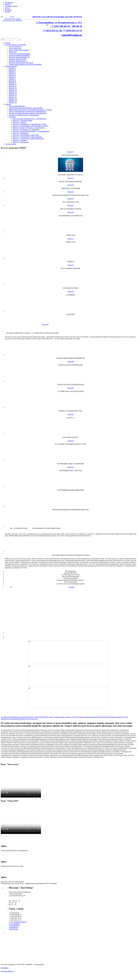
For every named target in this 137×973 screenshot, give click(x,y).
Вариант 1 (12, 68)
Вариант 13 (13, 90)
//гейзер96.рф (13, 929)
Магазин (8, 4)
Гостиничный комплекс (17, 106)
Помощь (8, 11)
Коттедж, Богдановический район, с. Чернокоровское (31, 131)
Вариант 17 (13, 97)
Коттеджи (12, 117)
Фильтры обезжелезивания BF (19, 55)
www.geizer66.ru (14, 924)
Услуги (7, 8)
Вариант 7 (12, 79)
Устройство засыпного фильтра (19, 53)
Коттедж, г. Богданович (21, 142)
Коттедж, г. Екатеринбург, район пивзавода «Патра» (31, 126)
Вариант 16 (13, 95)
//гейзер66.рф (13, 927)
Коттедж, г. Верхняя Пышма (22, 120)
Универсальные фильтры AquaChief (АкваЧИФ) (25, 64)
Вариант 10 (13, 84)
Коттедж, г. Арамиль (20, 140)
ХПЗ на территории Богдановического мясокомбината (27, 111)
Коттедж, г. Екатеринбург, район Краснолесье (28, 138)
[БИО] (70, 599)
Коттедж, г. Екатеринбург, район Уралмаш (27, 137)
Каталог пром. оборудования (19, 50)
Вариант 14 (13, 91)
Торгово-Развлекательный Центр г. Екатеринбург (26, 108)
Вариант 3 (12, 72)
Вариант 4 (12, 73)
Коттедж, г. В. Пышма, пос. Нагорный (26, 129)
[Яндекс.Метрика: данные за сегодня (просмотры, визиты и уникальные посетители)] (7, 971)
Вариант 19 (13, 100)
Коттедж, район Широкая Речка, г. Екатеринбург (29, 119)
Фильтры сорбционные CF (18, 61)
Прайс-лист (13, 52)
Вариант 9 (12, 82)
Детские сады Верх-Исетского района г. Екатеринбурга (28, 113)
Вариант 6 (12, 77)
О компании (9, 2)
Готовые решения (11, 66)
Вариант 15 (13, 93)
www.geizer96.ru (14, 925)
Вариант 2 (12, 70)
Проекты (8, 104)
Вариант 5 (12, 75)
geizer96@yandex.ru (72, 35)
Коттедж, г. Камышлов (20, 133)
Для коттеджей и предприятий (15, 44)
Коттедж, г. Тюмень (19, 122)
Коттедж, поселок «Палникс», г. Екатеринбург (29, 128)
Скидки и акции (10, 144)
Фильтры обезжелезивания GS (19, 57)
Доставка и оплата (11, 6)
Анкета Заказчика (15, 46)
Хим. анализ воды (15, 48)
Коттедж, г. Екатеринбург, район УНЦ (26, 135)
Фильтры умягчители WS (17, 59)
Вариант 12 (13, 88)
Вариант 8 (12, 81)
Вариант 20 (13, 102)
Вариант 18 (13, 99)
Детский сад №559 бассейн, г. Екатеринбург (24, 115)
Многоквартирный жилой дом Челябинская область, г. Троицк (30, 109)
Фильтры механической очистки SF (21, 63)
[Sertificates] (70, 212)
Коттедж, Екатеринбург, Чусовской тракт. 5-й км (29, 124)
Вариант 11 (13, 86)
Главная (7, 43)
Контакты (8, 10)
